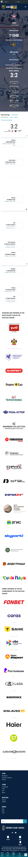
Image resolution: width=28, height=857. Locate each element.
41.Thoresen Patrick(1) (10, 226)
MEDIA (4, 807)
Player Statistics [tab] (4, 117)
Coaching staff (5, 787)
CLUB (3, 773)
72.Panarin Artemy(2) (10, 301)
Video (3, 813)
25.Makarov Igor (11, 199)
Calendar (4, 800)
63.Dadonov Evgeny (10, 254)
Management (4, 775)
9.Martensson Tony (10, 162)
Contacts (4, 779)
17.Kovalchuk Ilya (10, 271)
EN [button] (25, 6)
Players (3, 788)
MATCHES (5, 798)
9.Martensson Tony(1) (10, 228)
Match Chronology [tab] (5, 114)
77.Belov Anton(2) (10, 298)
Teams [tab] (11, 117)
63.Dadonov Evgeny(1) (10, 245)
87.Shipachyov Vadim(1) (10, 247)
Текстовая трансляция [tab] (6, 120)
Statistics (4, 801)
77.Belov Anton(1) (10, 225)
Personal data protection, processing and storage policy (14, 847)
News (3, 809)
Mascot (3, 792)
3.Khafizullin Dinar (10, 142)
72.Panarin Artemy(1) (9, 244)
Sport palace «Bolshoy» (7, 777)
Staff (3, 790)
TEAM (4, 785)
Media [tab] (16, 117)
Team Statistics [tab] (14, 114)
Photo (3, 811)
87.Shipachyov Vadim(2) (10, 300)
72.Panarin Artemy (10, 289)
